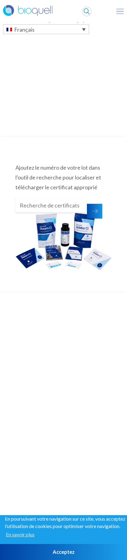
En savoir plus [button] (20, 534)
